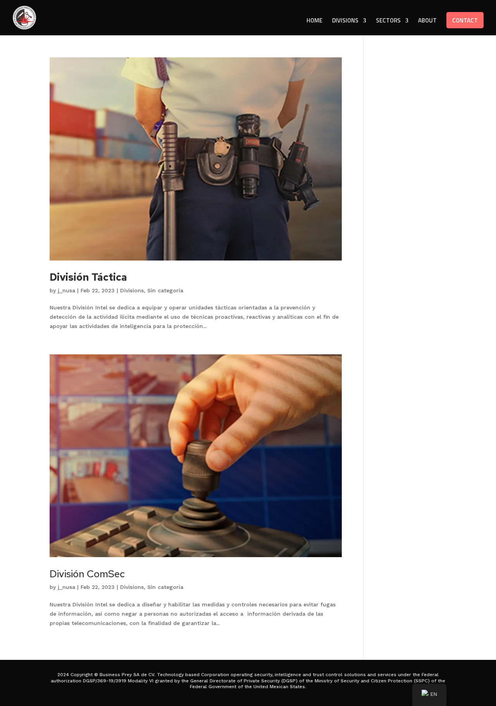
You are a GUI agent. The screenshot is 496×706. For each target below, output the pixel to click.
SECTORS (388, 21)
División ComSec (87, 573)
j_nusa (66, 290)
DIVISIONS (345, 21)
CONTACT (465, 20)
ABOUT (427, 21)
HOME (314, 21)
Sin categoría (165, 290)
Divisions (132, 290)
